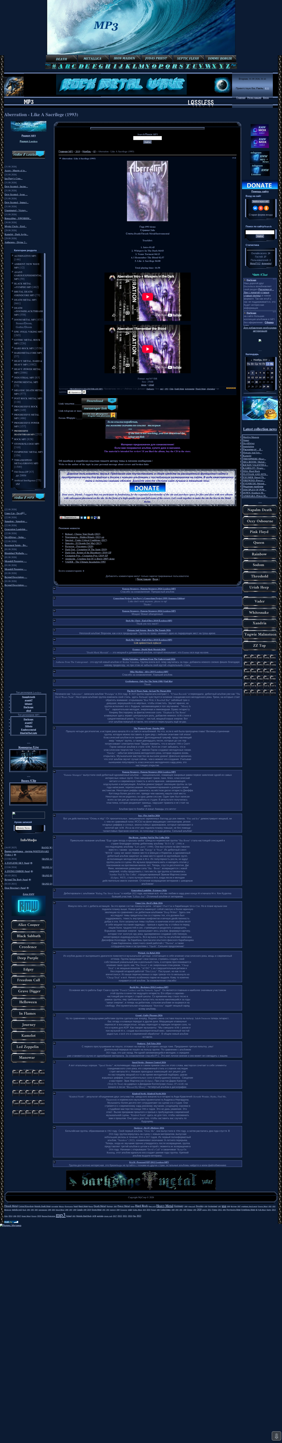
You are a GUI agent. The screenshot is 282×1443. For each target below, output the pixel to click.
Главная (240, 97)
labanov (28, 703)
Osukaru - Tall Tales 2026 (149, 1043)
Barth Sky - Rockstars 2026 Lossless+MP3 (149, 987)
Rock (24, 1210)
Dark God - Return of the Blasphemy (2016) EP (88, 552)
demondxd (266, 263)
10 (272, 373)
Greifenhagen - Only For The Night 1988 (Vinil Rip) (149, 681)
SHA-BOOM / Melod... (254, 461)
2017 (115, 1216)
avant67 (28, 700)
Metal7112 (255, 263)
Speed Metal (60, 1210)
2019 (77, 151)
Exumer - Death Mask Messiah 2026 (149, 649)
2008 (228, 1206)
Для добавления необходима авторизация (259, 329)
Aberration (211, 388)
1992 (103, 1210)
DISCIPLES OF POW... (254, 489)
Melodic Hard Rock (84, 1216)
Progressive (69, 1206)
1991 (180, 1210)
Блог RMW (28, 894)
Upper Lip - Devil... (15, 513)
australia (100, 1216)
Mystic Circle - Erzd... (16, 226)
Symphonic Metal (248, 1209)
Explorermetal (28, 729)
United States (165, 1209)
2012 (220, 1209)
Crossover (123, 1210)
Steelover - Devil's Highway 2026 (149, 1127)
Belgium (234, 1206)
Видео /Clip (28, 780)
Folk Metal (262, 1210)
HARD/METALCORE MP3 (28, 352)
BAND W (47, 847)
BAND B (47, 875)
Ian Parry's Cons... (14, 178)
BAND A (47, 858)
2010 (144, 1210)
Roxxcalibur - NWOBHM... (18, 218)
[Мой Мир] (92, 518)
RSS (267, 88)
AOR (94, 1216)
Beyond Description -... (16, 577)
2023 (139, 1215)
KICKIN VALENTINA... (255, 464)
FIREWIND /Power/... (254, 480)
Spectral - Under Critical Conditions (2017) (86, 540)
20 (256, 382)
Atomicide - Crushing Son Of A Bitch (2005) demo (90, 558)
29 (264, 386)
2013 (274, 1209)
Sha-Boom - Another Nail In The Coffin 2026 (149, 837)
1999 (49, 1210)
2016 (39, 1216)
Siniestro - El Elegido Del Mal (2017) (83, 543)
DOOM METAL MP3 (25, 319)
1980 (184, 1210)
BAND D (47, 883)
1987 (70, 1210)
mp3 (162, 388)
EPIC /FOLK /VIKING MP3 (28, 331)
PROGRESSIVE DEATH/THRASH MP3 (86, 388)
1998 (205, 1206)
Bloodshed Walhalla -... (16, 553)
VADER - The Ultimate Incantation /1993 (85, 561)
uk (257, 1209)
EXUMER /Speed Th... (254, 477)
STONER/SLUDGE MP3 (26, 443)
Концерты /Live (28, 747)
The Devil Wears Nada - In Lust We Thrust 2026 (149, 690)
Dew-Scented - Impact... (17, 202)
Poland (153, 1210)
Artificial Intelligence (25, 480)
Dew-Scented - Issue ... (16, 194)
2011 (210, 1209)
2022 (120, 1215)
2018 (148, 1209)
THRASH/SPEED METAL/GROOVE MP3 (26, 461)
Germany (179, 1206)
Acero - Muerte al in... (16, 170)
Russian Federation (48, 1216)
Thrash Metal (200, 388)
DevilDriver (249, 443)
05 (94, 151)
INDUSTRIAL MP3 (24, 377)
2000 (186, 1206)
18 (249, 382)
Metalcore (7, 1210)
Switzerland (212, 1206)
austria (204, 1210)
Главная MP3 (66, 151)
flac (134, 1216)
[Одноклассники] (88, 518)
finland (69, 1216)
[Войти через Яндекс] (260, 208)
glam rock (191, 1206)
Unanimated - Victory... (16, 210)
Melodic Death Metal (42, 1206)
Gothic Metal (137, 1210)
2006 (66, 1210)
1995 (194, 1210)
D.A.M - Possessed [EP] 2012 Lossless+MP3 (149, 1162)
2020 (199, 1209)
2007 (239, 1206)
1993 (166, 388)
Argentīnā (54, 1206)
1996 (158, 1210)
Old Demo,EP (21, 471)
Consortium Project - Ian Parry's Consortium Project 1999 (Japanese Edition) (149, 598)
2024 (130, 1215)
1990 (84, 1210)
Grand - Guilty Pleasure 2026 (149, 1015)
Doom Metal (97, 1209)
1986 (14, 1216)
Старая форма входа (261, 214)
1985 (32, 1210)
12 (252, 377)
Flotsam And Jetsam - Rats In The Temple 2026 (149, 630)
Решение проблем (253, 486)
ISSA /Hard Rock (251, 471)
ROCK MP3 (20, 439)
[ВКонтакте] (81, 518)
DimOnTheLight (28, 733)
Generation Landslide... (16, 529)
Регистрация (254, 97)
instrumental (189, 388)
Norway (110, 1206)
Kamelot (247, 455)
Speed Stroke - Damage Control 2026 (149, 1062)
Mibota (28, 726)
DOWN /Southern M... (254, 492)
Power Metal (124, 1206)
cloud (151, 384)
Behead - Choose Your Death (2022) (82, 533)
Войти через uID (260, 201)
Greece (189, 1209)
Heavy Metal (164, 1206)
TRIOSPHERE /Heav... (254, 458)
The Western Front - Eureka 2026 (149, 728)
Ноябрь (86, 151)
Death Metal (179, 388)
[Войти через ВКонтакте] (255, 208)
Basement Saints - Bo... (16, 545)
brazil (76, 1206)
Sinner (246, 440)
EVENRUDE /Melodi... (254, 483)
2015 (19, 1216)
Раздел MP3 (29, 135)
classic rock (108, 1216)
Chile (171, 388)
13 (256, 377)
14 (260, 377)
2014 (10, 1216)
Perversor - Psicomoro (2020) (79, 546)
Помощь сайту (260, 191)
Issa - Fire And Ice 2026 (149, 815)
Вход (266, 97)
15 (264, 377)
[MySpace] (95, 518)
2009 (118, 1210)
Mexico (61, 1206)
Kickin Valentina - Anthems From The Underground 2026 (149, 658)
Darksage (28, 707)
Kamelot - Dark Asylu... (16, 234)
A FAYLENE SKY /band (17, 862)
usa (224, 1206)
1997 (219, 1206)
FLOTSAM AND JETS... (255, 474)
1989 (173, 1210)
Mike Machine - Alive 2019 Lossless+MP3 (149, 671)
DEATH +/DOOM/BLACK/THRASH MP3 (28, 311)
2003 (36, 1210)
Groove (34, 1216)
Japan (132, 1206)
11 (249, 377)
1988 (74, 1210)
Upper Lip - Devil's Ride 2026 (149, 902)
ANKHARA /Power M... (255, 495)
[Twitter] (85, 518)
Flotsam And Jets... (252, 452)
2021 (125, 1215)
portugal (113, 1210)
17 (272, 377)
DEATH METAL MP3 (25, 299)
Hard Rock (141, 1206)
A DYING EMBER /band (17, 871)
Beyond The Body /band (16, 879)
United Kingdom (26, 1206)
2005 (115, 1206)
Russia (90, 1206)
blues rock (152, 1206)
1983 (273, 1206)
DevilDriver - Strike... (15, 537)
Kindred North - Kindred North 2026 (149, 1093)
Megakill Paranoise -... (16, 561)
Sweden (200, 1206)
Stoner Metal (26, 1216)
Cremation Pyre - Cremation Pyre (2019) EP (86, 555)
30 (268, 386)
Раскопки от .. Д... (253, 449)
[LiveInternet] (99, 518)
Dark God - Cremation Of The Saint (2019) (86, 549)
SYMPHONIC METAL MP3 (28, 451)
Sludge (268, 1210)
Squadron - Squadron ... (16, 521)
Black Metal (83, 1206)
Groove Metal (263, 1206)
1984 (28, 1210)
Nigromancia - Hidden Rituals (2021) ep (84, 537)
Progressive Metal (234, 1209)
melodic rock (17, 1209)
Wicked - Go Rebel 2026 (149, 952)
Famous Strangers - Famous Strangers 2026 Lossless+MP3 (149, 588)
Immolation (248, 446)
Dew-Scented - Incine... (16, 186)
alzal (28, 710)
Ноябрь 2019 (260, 359)
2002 (224, 1210)
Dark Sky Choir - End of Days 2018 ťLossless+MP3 (149, 620)
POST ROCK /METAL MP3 (28, 398)
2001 (74, 1216)
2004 (53, 1210)
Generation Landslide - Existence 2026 (149, 890)
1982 (270, 1206)
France (214, 1209)
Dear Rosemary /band (15, 887)
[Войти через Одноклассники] (266, 208)
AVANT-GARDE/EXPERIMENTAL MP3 (28, 275)
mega (143, 384)
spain (130, 1209)
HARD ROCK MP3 (24, 348)
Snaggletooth (28, 696)
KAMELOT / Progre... (254, 468)
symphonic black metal (249, 1206)
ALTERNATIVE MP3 (25, 255)
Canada (80, 1209)
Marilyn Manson (251, 437)
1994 (177, 1210)
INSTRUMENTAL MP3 (26, 382)
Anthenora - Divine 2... (16, 242)
